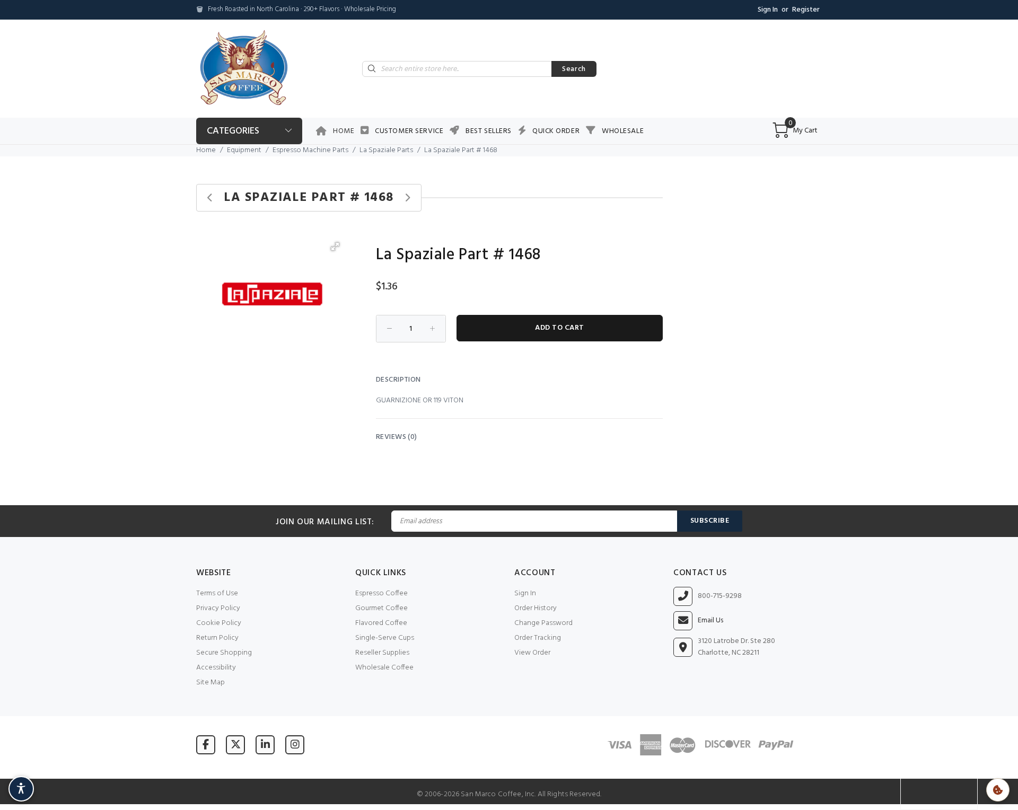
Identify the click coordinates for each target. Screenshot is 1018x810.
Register (806, 10)
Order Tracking (537, 638)
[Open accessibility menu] (21, 789)
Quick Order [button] (556, 131)
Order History (535, 608)
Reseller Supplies (382, 653)
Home (343, 131)
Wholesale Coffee (384, 668)
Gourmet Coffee (381, 608)
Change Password (543, 623)
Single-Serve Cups (384, 638)
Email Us (710, 621)
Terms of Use (217, 593)
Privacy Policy (218, 608)
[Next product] (407, 198)
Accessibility (216, 668)
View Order (532, 653)
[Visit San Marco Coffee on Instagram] (294, 744)
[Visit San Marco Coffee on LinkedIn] (265, 744)
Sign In (768, 10)
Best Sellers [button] (489, 131)
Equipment (244, 150)
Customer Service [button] (409, 131)
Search (574, 69)
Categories (233, 131)
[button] (335, 246)
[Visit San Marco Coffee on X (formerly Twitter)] (235, 744)
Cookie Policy (218, 623)
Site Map (210, 682)
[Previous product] (210, 198)
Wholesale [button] (623, 131)
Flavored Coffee (381, 623)
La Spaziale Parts (386, 150)
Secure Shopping (224, 653)
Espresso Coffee (381, 593)
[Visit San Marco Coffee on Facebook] (205, 744)
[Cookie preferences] (998, 790)
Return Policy (217, 638)
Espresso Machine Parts (310, 150)
